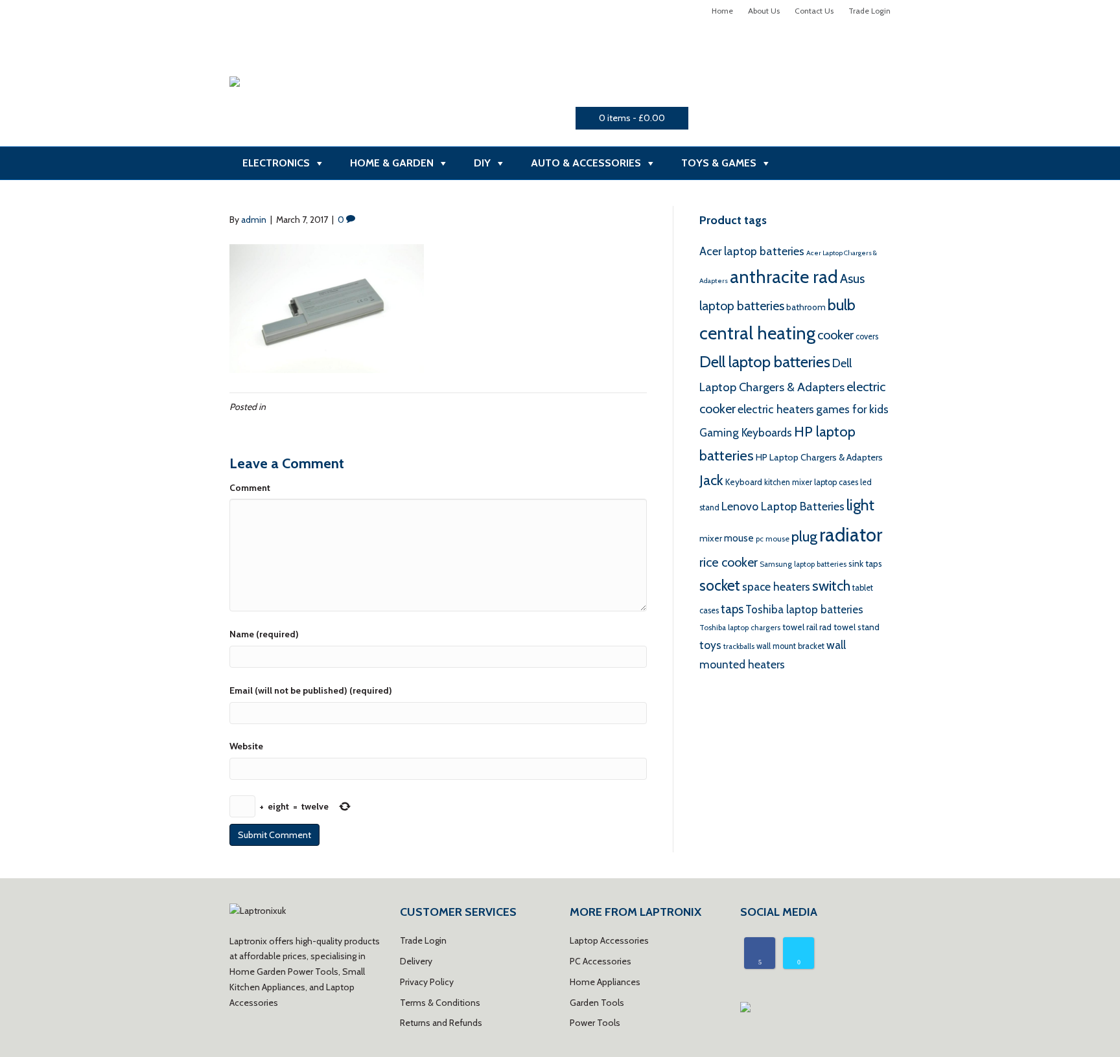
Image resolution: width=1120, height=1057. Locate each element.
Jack (711, 480)
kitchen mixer (788, 482)
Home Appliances (605, 982)
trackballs (738, 646)
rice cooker (728, 562)
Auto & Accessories (586, 163)
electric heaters (776, 409)
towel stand (857, 627)
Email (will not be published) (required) (310, 690)
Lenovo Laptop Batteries (783, 506)
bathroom (806, 307)
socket (719, 585)
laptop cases (836, 482)
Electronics (276, 163)
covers (867, 336)
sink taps (865, 563)
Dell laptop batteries (764, 361)
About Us (764, 11)
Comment (249, 488)
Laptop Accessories (609, 940)
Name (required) (264, 634)
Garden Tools (597, 1002)
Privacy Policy (427, 982)
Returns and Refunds (441, 1023)
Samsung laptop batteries (803, 564)
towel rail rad (807, 627)
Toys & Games (718, 163)
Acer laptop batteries (751, 251)
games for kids (852, 409)
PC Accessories (600, 961)
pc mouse (772, 538)
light (860, 504)
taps (732, 609)
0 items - (632, 118)
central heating (757, 333)
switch (831, 585)
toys (710, 645)
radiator (850, 534)
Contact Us (814, 11)
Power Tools (595, 1023)
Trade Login (869, 11)
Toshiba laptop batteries (804, 609)
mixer (710, 538)
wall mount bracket (790, 646)
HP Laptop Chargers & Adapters (819, 457)
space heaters (776, 586)
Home (722, 11)
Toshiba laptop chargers (739, 627)
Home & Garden (392, 163)
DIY (482, 163)
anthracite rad (784, 277)
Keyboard (743, 482)
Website (246, 746)
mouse (739, 538)
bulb (842, 304)
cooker (835, 335)
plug (804, 536)
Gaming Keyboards (745, 432)
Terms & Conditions (440, 1002)
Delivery (416, 961)
